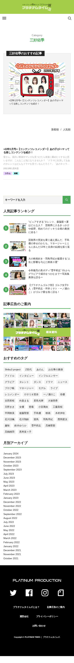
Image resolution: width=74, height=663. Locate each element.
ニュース (62, 382)
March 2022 (10, 538)
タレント (24, 382)
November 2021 (12, 554)
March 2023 (10, 489)
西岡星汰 (62, 419)
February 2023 (11, 493)
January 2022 (10, 546)
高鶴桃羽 (9, 431)
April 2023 (8, 485)
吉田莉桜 (9, 400)
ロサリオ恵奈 (31, 394)
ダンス (37, 382)
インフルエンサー (48, 375)
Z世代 (28, 369)
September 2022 (12, 514)
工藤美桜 (57, 406)
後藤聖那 (24, 413)
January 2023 (10, 497)
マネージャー (26, 388)
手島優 (37, 413)
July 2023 (8, 473)
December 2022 (12, 502)
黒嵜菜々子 (25, 431)
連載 (16, 173)
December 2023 (12, 457)
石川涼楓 (9, 419)
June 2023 (9, 477)
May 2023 (8, 481)
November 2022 (12, 506)
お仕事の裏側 (55, 369)
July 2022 (8, 522)
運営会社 (24, 616)
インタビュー (26, 375)
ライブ (54, 388)
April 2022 (8, 534)
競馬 (36, 419)
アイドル (9, 375)
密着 (31, 406)
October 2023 (10, 465)
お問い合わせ (39, 625)
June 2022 (9, 526)
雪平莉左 (36, 425)
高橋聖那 (50, 425)
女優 (21, 406)
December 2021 (12, 550)
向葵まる (24, 400)
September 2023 (12, 469)
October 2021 (10, 558)
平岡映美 (9, 413)
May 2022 (8, 530)
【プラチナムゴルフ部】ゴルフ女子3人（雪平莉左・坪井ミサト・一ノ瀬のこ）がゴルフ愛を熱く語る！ (48, 288)
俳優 (62, 394)
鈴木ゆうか (20, 425)
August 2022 (10, 518)
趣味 (7, 425)
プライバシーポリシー (47, 616)
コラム (7, 173)
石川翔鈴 (24, 419)
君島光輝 (38, 400)
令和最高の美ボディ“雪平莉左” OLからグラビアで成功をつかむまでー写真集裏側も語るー (49, 274)
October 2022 (10, 510)
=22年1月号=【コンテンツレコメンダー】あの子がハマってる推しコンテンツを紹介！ (36, 102)
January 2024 (10, 453)
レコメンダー (12, 394)
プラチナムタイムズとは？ (26, 607)
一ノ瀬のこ (49, 394)
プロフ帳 (9, 388)
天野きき (9, 406)
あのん (40, 369)
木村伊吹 (60, 413)
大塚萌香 (53, 400)
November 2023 (12, 461)
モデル (42, 388)
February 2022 (11, 542)
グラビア (9, 382)
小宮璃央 (43, 406)
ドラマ (49, 382)
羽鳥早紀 (48, 419)
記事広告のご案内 (56, 607)
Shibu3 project (12, 369)
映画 (48, 413)
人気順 (67, 129)
